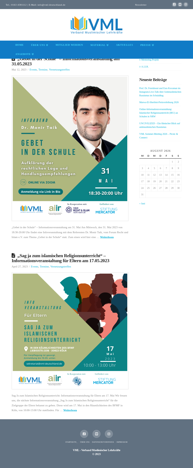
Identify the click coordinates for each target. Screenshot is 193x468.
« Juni (142, 203)
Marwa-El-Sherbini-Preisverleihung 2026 (159, 102)
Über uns (85, 442)
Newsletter (141, 4)
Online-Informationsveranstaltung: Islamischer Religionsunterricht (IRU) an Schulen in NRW (158, 113)
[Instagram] (185, 4)
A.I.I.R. (145, 66)
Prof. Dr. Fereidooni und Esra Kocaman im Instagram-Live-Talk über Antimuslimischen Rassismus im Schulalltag (160, 92)
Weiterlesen (107, 237)
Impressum (122, 442)
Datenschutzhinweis (103, 442)
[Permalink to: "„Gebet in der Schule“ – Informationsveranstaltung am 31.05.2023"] (70, 148)
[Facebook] (174, 4)
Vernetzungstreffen (59, 69)
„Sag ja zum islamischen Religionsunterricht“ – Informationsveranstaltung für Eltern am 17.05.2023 (60, 258)
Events (33, 69)
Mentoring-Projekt (150, 59)
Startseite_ (71, 442)
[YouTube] (180, 4)
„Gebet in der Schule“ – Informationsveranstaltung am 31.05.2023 (66, 61)
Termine (42, 69)
